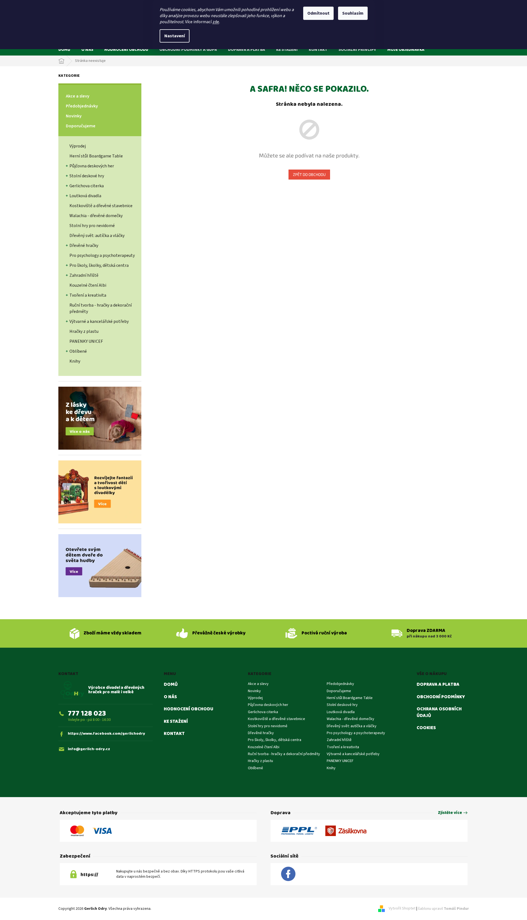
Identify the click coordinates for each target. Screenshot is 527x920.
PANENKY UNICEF (86, 341)
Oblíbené (78, 351)
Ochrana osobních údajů (439, 712)
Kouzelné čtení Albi (87, 285)
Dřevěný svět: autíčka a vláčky (96, 236)
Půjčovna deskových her (91, 166)
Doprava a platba (438, 684)
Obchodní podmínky (441, 697)
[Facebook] (288, 874)
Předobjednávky (82, 106)
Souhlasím (353, 13)
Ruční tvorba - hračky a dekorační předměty (100, 308)
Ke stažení (176, 721)
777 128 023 (87, 713)
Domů (171, 684)
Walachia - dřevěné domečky (96, 216)
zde (215, 22)
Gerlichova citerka (86, 186)
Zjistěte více (450, 813)
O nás (170, 697)
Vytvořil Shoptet (402, 908)
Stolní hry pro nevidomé (92, 226)
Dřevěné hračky (83, 245)
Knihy (74, 361)
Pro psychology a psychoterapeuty (102, 255)
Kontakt (174, 734)
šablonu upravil (443, 908)
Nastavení (174, 36)
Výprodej (77, 146)
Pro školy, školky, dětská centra (99, 265)
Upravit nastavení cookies (173, 908)
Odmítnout (318, 13)
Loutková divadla (85, 196)
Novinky (74, 116)
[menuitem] (64, 50)
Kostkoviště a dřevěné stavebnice (101, 206)
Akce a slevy (77, 96)
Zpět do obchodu (309, 174)
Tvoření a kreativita (87, 295)
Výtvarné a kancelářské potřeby (99, 321)
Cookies (426, 728)
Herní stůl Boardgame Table (96, 156)
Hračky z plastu (83, 331)
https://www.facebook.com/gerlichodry (106, 733)
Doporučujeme (80, 126)
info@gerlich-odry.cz (89, 749)
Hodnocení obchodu (188, 709)
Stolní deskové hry (86, 176)
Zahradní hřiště (83, 275)
